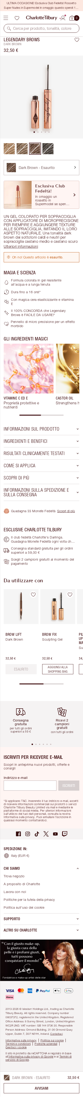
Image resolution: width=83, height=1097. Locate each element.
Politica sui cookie (52, 1040)
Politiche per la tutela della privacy (29, 900)
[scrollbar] (41, 415)
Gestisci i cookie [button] (16, 1047)
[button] (9, 28)
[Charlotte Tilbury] (41, 18)
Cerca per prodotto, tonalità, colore (42, 28)
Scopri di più (66, 511)
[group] (28, 376)
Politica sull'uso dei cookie (24, 907)
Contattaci (56, 1033)
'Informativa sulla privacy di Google (30, 1056)
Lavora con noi (15, 892)
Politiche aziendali (46, 1044)
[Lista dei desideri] (16, 18)
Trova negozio (14, 876)
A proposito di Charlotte (22, 884)
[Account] (63, 17)
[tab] (34, 132)
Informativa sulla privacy (21, 1040)
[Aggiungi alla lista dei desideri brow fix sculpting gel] (69, 594)
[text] (21, 669)
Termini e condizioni (18, 1044)
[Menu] (6, 18)
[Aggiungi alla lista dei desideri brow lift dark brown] (33, 594)
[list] (41, 97)
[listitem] (41, 97)
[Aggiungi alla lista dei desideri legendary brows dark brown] (77, 39)
